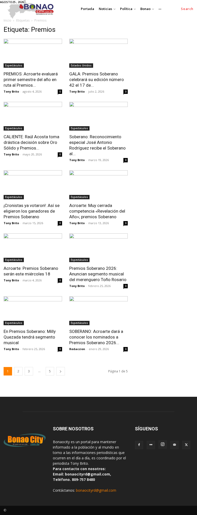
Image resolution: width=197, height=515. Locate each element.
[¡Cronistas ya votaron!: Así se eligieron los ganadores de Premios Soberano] (33, 184)
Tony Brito (11, 91)
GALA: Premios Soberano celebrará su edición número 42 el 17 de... (96, 79)
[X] (186, 445)
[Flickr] (151, 445)
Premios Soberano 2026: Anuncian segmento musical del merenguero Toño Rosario (97, 274)
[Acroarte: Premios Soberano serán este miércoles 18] (33, 247)
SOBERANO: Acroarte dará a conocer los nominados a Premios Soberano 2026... (96, 337)
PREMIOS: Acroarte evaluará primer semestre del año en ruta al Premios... (31, 79)
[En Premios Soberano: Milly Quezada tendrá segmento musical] (33, 310)
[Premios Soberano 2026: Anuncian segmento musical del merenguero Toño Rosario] (98, 247)
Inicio (7, 20)
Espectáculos (13, 65)
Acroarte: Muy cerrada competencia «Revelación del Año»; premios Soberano (97, 211)
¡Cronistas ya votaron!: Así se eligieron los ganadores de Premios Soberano (32, 211)
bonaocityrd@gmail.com (96, 490)
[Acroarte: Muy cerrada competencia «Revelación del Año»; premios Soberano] (98, 184)
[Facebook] (139, 445)
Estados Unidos (81, 65)
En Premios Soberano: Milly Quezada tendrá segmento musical (30, 337)
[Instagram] (163, 444)
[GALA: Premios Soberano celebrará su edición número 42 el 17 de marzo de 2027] (98, 53)
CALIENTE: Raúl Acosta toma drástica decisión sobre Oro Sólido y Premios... (31, 142)
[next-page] (60, 371)
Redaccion (77, 349)
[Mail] (174, 445)
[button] (187, 9)
